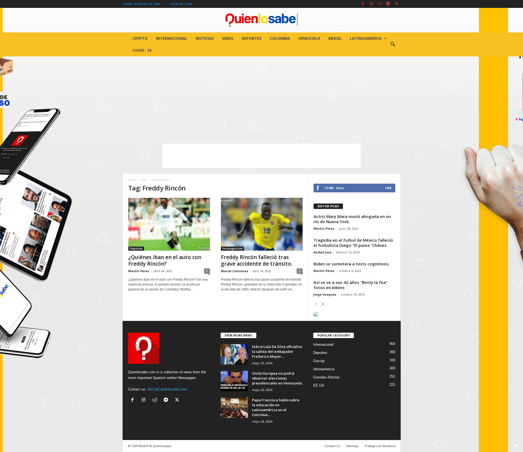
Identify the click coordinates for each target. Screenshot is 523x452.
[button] (393, 44)
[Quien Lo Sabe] (261, 20)
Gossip (318, 361)
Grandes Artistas (326, 377)
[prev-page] (316, 304)
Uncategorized (232, 248)
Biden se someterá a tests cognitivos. (352, 263)
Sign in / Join (181, 4)
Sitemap (352, 446)
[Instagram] (371, 4)
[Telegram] (388, 4)
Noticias (205, 38)
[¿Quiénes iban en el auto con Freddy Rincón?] (169, 224)
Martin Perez (138, 271)
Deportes (252, 38)
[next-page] (323, 304)
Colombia (280, 38)
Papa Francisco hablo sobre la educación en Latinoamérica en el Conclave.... (275, 407)
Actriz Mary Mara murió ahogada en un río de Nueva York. (352, 219)
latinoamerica (366, 38)
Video (227, 38)
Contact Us (332, 446)
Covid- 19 (141, 50)
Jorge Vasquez (325, 294)
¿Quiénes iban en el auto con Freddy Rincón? (164, 260)
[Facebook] (363, 4)
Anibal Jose (323, 252)
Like (388, 188)
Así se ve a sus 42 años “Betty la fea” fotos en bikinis (350, 285)
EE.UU (318, 385)
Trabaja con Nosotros (380, 446)
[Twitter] (396, 4)
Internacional (171, 38)
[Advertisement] (261, 97)
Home (132, 180)
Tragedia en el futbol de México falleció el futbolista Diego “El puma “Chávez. (353, 242)
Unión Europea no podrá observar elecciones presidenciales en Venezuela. (277, 378)
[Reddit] (379, 4)
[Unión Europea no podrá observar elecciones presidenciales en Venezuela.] (234, 381)
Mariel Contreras (234, 271)
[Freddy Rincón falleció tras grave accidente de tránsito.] (262, 224)
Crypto (140, 38)
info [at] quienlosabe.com (167, 389)
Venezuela (309, 38)
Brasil (335, 38)
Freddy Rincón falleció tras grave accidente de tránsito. (256, 260)
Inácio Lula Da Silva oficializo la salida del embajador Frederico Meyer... (277, 351)
